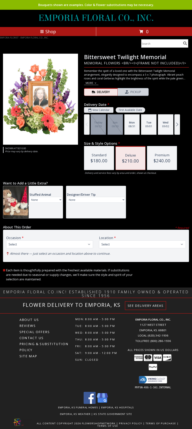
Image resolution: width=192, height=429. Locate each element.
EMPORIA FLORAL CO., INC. (96, 18)
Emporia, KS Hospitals (117, 407)
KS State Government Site (113, 414)
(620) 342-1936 (158, 335)
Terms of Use (107, 425)
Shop (50, 31)
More (89, 83)
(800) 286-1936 (160, 341)
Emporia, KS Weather (75, 414)
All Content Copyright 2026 (59, 423)
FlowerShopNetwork (99, 423)
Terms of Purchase (161, 423)
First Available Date (130, 110)
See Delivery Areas (146, 305)
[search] (185, 43)
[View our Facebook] (90, 403)
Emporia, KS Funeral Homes (78, 407)
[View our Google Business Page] (102, 403)
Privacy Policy (130, 423)
